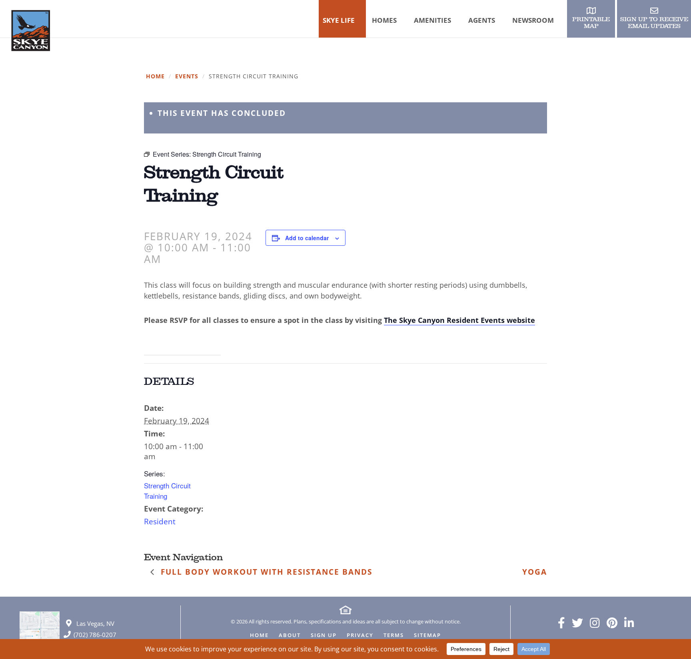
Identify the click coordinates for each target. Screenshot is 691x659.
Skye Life (339, 20)
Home (155, 76)
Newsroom (533, 20)
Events (186, 76)
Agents (481, 20)
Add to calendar (307, 238)
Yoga (534, 572)
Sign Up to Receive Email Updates (654, 23)
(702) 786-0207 (95, 635)
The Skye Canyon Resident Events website (459, 320)
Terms (393, 636)
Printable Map (591, 23)
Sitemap (427, 636)
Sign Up (324, 636)
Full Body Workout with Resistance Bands (265, 572)
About (290, 636)
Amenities (432, 20)
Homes (384, 20)
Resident (160, 521)
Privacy (360, 636)
